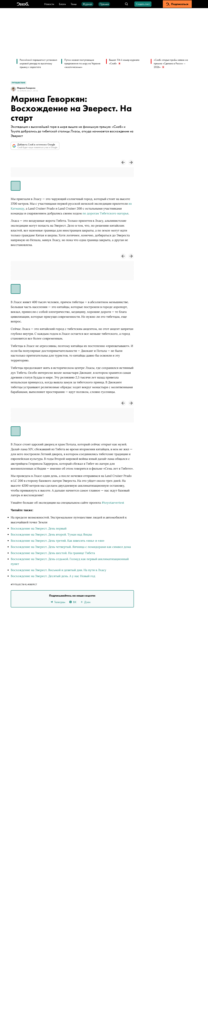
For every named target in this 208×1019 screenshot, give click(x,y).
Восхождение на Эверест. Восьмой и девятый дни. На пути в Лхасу (58, 570)
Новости (49, 4)
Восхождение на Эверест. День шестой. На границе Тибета (53, 553)
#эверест (32, 584)
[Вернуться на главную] (23, 4)
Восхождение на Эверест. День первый (38, 528)
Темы (74, 4)
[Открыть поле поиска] (126, 4)
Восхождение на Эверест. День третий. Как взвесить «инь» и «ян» (57, 540)
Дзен (87, 602)
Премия (104, 4)
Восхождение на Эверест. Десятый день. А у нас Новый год (53, 576)
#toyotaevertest (113, 502)
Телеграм (59, 602)
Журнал (87, 4)
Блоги (62, 4)
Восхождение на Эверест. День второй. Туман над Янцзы (51, 534)
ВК (74, 602)
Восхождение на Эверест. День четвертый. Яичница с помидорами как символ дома (71, 547)
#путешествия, (19, 584)
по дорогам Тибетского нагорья (105, 213)
